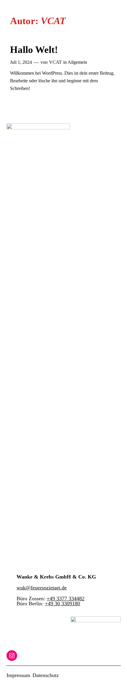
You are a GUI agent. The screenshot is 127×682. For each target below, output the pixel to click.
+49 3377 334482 (65, 598)
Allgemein (77, 62)
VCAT (55, 62)
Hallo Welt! (34, 49)
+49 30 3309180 (62, 603)
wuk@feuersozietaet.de (42, 588)
